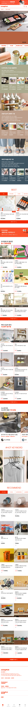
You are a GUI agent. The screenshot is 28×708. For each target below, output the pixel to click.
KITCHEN (11, 193)
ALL (4, 193)
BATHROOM (18, 492)
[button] (1, 27)
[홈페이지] (4, 6)
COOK (19, 193)
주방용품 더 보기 (13, 659)
